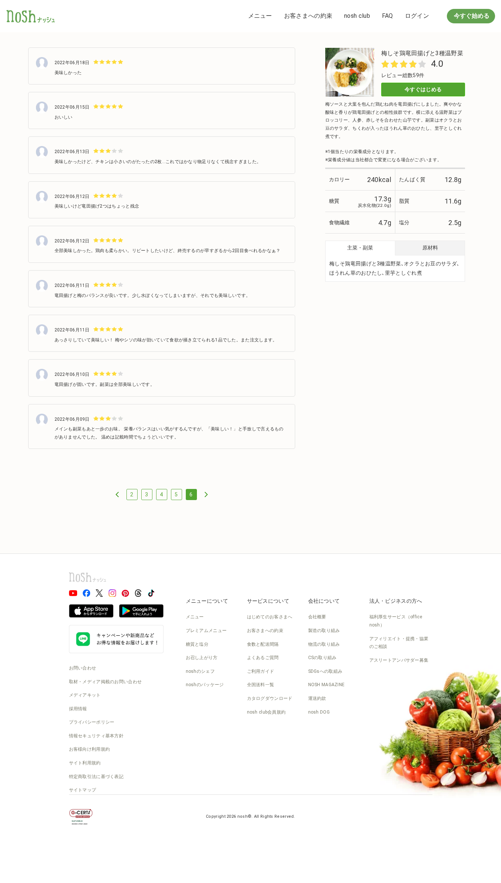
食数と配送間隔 (263, 644)
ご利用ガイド (260, 671)
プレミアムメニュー (206, 630)
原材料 (430, 248)
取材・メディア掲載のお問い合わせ (105, 681)
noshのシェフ (200, 671)
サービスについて (268, 601)
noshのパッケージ (205, 684)
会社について (324, 601)
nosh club (357, 15)
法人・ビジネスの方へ (395, 601)
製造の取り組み (324, 630)
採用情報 (78, 708)
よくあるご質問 (263, 657)
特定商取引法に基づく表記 (96, 776)
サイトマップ (82, 790)
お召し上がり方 (202, 657)
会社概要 (317, 616)
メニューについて (207, 601)
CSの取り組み (322, 657)
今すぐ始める (471, 15)
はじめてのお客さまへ (270, 616)
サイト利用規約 (85, 762)
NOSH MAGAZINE (326, 684)
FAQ (387, 15)
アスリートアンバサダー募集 (399, 660)
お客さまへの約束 (308, 15)
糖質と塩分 (197, 644)
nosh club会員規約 (266, 712)
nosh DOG (319, 712)
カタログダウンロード (270, 698)
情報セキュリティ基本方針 (96, 735)
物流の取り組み (324, 644)
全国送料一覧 (260, 684)
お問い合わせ (82, 668)
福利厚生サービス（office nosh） (395, 621)
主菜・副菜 (360, 248)
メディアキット (85, 695)
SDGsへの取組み (325, 671)
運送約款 (317, 698)
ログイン (417, 15)
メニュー (260, 15)
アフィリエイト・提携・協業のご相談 (399, 642)
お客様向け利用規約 (89, 749)
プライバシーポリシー (92, 722)
